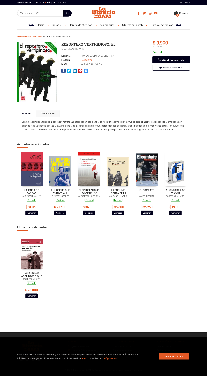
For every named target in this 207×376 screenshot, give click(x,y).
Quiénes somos (24, 2)
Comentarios (48, 113)
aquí (83, 358)
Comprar (31, 212)
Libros (56, 25)
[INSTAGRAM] (150, 13)
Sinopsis (26, 113)
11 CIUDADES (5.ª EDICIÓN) (175, 192)
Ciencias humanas (24, 36)
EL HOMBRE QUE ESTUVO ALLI (60, 192)
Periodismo (38, 36)
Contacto (39, 2)
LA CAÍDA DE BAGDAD (31, 192)
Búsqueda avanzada (56, 2)
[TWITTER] (144, 13)
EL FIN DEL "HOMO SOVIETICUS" (89, 192)
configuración (109, 358)
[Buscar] (67, 13)
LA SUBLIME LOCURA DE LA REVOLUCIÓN (118, 192)
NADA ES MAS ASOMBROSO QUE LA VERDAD (31, 275)
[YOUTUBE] (155, 13)
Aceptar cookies (174, 356)
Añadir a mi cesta (173, 60)
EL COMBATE (146, 190)
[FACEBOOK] (138, 13)
